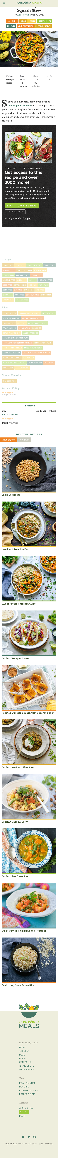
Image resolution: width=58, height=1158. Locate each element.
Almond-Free (9, 270)
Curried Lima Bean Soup (15, 876)
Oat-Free (18, 290)
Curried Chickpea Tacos (15, 658)
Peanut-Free (8, 275)
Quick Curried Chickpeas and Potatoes (24, 930)
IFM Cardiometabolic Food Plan (17, 343)
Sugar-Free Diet (35, 363)
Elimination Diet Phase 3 (29, 313)
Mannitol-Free (9, 313)
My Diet (24, 439)
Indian (23, 21)
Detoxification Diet (12, 333)
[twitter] (29, 1136)
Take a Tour (15, 211)
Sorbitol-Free (48, 313)
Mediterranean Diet (12, 358)
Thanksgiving (9, 381)
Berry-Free (8, 265)
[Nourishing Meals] (29, 3)
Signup (24, 1112)
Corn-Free (19, 295)
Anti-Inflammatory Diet (32, 318)
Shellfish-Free (45, 280)
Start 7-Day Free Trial (21, 205)
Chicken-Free (40, 270)
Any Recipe (8, 439)
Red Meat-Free (22, 275)
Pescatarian (28, 358)
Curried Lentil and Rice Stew (18, 767)
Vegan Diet (49, 363)
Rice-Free (32, 285)
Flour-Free (20, 265)
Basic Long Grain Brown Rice (18, 985)
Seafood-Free (20, 285)
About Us (24, 1051)
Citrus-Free (46, 295)
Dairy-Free (8, 295)
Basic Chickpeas (11, 494)
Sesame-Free (36, 275)
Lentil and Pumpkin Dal (15, 549)
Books (22, 1058)
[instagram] (34, 1136)
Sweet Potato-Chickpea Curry (18, 603)
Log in (22, 1116)
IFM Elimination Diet (33, 348)
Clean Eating (24, 328)
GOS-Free (21, 323)
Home (22, 1047)
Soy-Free (33, 280)
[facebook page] (23, 1136)
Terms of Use (26, 1066)
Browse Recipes (28, 1090)
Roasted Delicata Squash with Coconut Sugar (28, 712)
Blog (22, 1055)
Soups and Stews (43, 26)
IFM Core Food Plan (43, 343)
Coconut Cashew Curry (15, 821)
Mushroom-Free (34, 265)
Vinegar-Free (9, 280)
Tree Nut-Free (22, 300)
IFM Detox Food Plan (12, 348)
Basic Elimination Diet (37, 323)
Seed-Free (7, 285)
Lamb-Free (21, 280)
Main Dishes (12, 21)
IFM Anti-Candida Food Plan (15, 338)
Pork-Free (43, 285)
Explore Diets (27, 1094)
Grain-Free (29, 290)
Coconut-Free (32, 295)
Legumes (11, 26)
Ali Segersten (23, 14)
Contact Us (25, 1062)
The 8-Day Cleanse (11, 318)
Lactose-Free (9, 323)
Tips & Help (28, 1108)
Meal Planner (27, 1083)
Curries (31, 21)
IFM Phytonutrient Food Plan (36, 353)
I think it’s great (10, 414)
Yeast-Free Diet (22, 368)
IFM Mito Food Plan (12, 353)
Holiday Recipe (44, 21)
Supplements (26, 1069)
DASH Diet (36, 328)
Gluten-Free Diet (30, 333)
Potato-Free (49, 265)
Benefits (24, 1087)
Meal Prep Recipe (25, 26)
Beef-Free (7, 290)
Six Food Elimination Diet (14, 363)
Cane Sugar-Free (24, 270)
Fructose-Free (9, 328)
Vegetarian (8, 368)
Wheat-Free (8, 300)
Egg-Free (40, 290)
